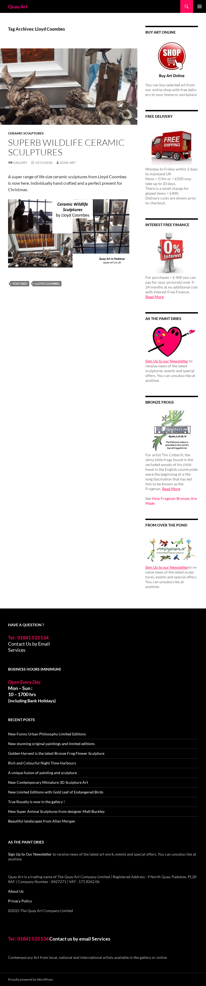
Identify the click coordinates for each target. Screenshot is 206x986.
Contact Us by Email (29, 644)
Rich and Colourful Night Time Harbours (42, 763)
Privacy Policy (20, 901)
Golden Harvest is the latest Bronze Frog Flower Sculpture (56, 753)
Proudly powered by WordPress (30, 979)
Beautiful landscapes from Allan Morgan (41, 821)
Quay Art (18, 6)
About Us (16, 891)
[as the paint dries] (171, 342)
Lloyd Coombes (47, 283)
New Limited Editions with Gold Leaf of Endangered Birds (55, 792)
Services (16, 650)
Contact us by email (70, 939)
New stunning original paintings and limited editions (51, 743)
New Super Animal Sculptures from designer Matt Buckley (56, 811)
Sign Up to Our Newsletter (30, 854)
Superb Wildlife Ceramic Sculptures (66, 147)
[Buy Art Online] (171, 60)
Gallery (20, 163)
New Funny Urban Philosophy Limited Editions (47, 734)
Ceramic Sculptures (26, 133)
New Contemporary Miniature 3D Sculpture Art (48, 782)
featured (20, 283)
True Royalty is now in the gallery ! (36, 801)
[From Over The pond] (171, 548)
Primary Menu (199, 6)
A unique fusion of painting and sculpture (42, 772)
